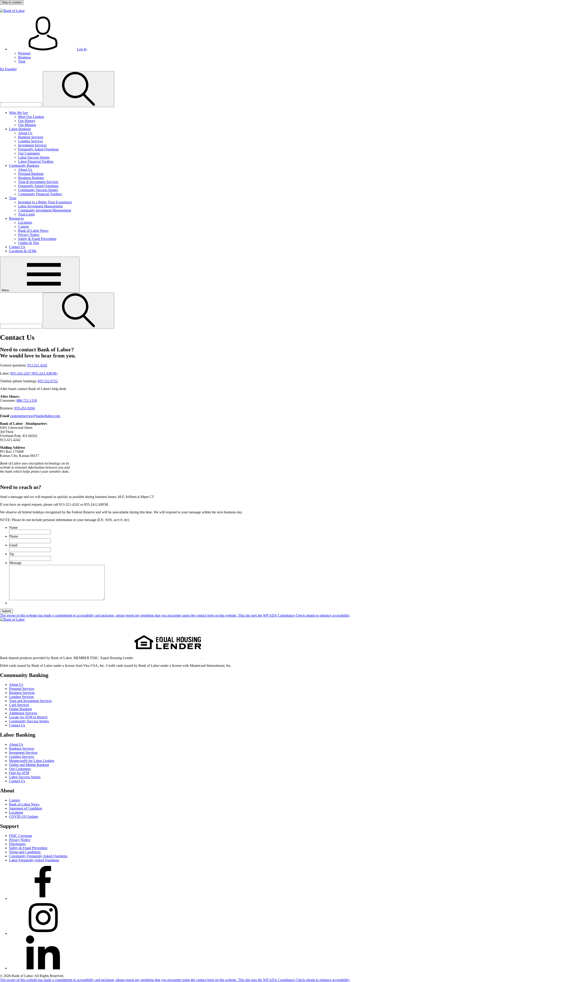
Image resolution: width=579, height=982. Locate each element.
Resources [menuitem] (16, 218)
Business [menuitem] (24, 57)
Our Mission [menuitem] (27, 125)
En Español (8, 69)
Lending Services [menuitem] (30, 141)
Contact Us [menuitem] (17, 247)
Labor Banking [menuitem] (20, 129)
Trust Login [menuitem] (26, 214)
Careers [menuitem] (23, 226)
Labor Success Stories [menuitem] (34, 157)
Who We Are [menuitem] (18, 113)
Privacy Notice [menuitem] (28, 235)
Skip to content (12, 2)
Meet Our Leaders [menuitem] (31, 117)
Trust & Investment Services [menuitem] (38, 182)
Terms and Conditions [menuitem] (24, 852)
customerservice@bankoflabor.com (35, 416)
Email (13, 545)
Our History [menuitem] (26, 121)
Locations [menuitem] (25, 222)
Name (13, 527)
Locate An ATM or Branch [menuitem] (28, 717)
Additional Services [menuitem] (23, 713)
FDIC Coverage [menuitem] (20, 836)
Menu (6, 290)
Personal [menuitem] (24, 53)
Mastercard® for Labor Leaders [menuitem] (31, 761)
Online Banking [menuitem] (20, 709)
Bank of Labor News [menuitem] (33, 231)
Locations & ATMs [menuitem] (22, 251)
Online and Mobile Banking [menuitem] (29, 765)
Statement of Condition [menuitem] (25, 808)
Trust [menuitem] (21, 61)
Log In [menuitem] (82, 49)
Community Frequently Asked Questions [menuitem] (38, 856)
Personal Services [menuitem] (21, 689)
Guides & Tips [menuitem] (28, 243)
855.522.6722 (48, 381)
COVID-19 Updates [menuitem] (23, 816)
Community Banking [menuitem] (24, 165)
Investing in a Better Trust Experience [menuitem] (45, 202)
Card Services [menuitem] (19, 705)
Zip (11, 554)
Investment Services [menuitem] (32, 145)
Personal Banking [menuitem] (30, 174)
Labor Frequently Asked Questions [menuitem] (34, 860)
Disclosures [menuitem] (17, 844)
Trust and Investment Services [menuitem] (30, 701)
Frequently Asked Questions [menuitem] (38, 149)
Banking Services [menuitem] (30, 137)
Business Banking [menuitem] (31, 178)
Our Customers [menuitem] (29, 153)
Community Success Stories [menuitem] (38, 190)
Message (15, 563)
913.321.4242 (37, 365)
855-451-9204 (24, 408)
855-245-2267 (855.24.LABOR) (33, 373)
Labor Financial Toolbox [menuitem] (36, 161)
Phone (13, 536)
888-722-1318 (27, 400)
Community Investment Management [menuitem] (44, 210)
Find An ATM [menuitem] (19, 773)
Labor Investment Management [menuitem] (40, 206)
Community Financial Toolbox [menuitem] (40, 194)
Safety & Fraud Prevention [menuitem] (37, 239)
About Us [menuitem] (25, 133)
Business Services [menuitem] (22, 693)
